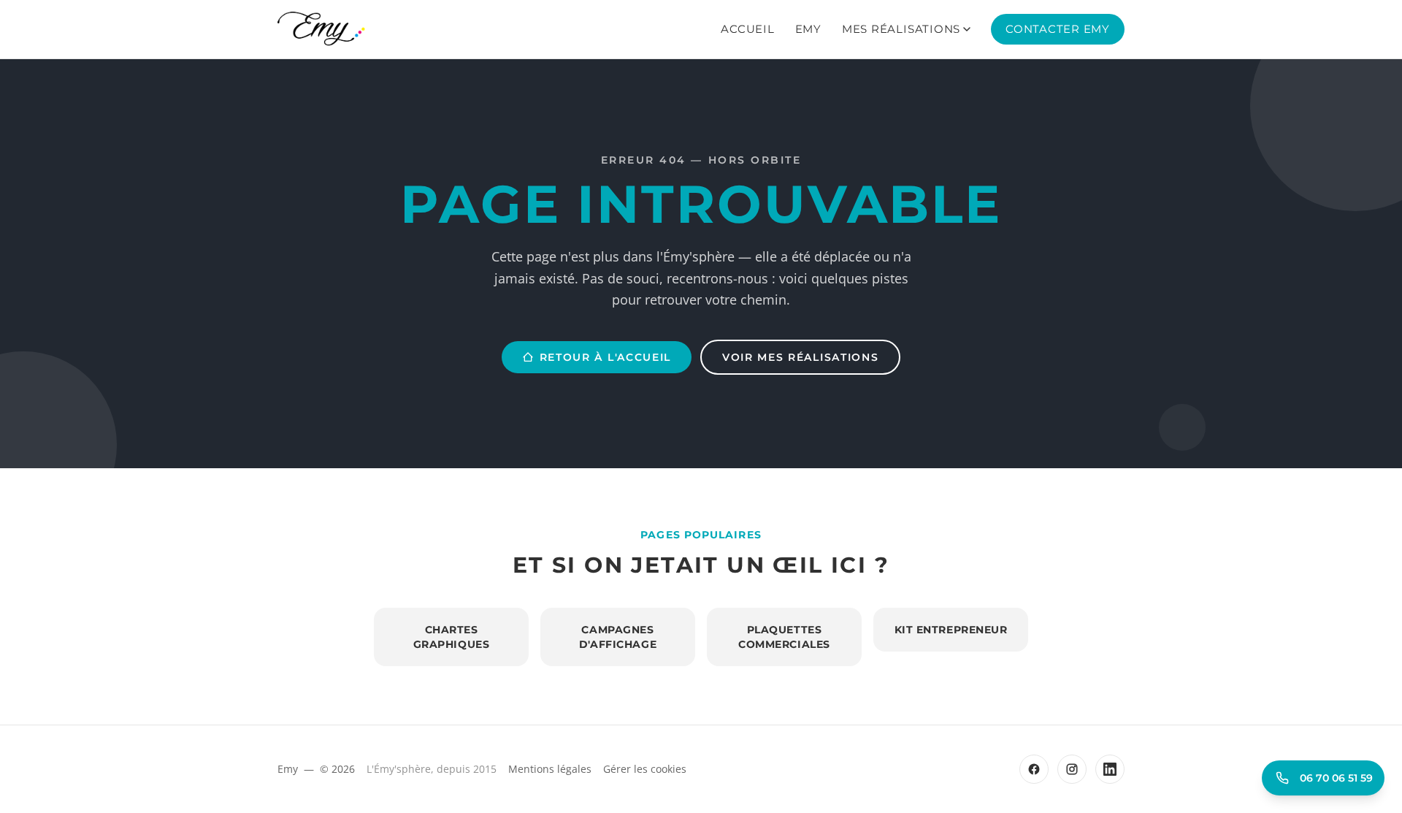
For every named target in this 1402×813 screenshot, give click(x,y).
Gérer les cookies (644, 769)
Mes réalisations (901, 29)
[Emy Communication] (321, 29)
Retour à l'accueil (605, 357)
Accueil (747, 29)
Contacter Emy (1057, 29)
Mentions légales (549, 769)
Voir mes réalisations (800, 357)
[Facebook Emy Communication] (1034, 769)
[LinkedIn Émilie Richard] (1110, 769)
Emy (808, 29)
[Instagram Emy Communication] (1072, 769)
